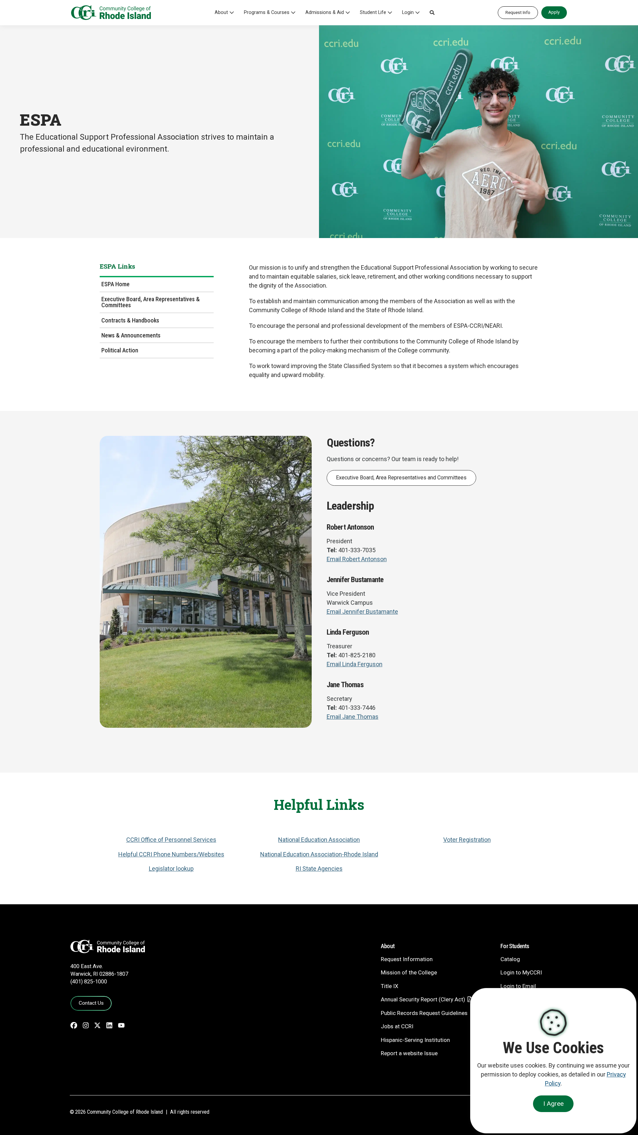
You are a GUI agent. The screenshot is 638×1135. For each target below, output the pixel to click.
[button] (432, 12)
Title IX (389, 986)
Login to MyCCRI (521, 972)
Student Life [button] (373, 12)
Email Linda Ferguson (354, 664)
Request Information (407, 959)
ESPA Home (115, 284)
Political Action (119, 350)
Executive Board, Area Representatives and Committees (401, 477)
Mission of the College (409, 972)
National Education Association (319, 839)
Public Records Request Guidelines (424, 1013)
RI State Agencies (319, 868)
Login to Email (518, 986)
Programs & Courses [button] (266, 12)
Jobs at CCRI (397, 1026)
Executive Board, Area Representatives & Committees (150, 302)
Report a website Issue (409, 1053)
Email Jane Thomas (352, 716)
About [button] (221, 12)
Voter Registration (467, 839)
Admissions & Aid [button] (324, 12)
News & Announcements (130, 335)
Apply (554, 12)
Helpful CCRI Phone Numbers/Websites (171, 854)
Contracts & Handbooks (130, 320)
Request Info (517, 12)
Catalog (510, 959)
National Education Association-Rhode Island (319, 854)
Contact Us (91, 1003)
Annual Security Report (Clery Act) (423, 999)
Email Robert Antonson (357, 559)
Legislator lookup (171, 868)
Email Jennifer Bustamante (362, 611)
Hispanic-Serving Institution (415, 1040)
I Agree (553, 1103)
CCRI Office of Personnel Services (171, 839)
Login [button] (408, 12)
